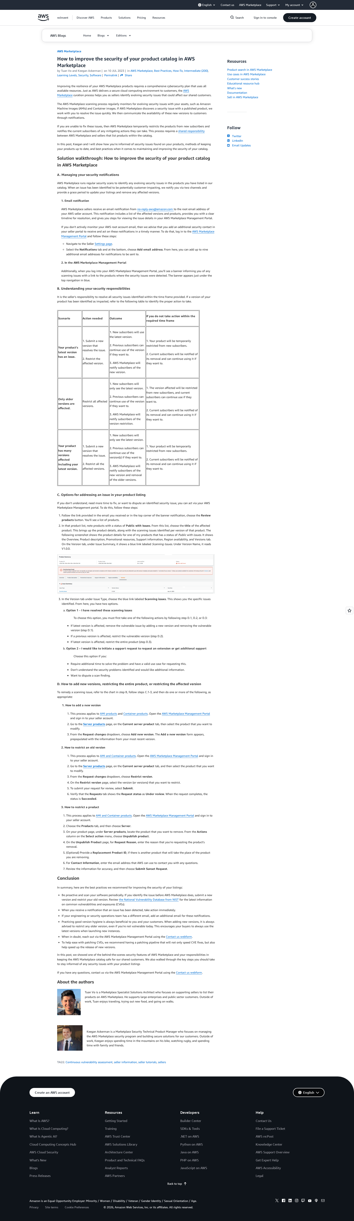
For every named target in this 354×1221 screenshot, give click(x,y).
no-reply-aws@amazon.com (155, 209)
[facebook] (283, 1201)
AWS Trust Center (117, 1136)
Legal (259, 1176)
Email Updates (240, 145)
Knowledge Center (269, 1144)
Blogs (34, 1168)
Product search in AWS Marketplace (249, 69)
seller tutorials (147, 1062)
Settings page (103, 243)
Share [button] (128, 75)
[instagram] (296, 1201)
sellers (162, 1062)
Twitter (235, 136)
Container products (135, 713)
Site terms (51, 1207)
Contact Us (263, 1121)
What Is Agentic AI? (43, 1136)
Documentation (237, 92)
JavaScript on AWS (193, 1168)
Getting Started (116, 1121)
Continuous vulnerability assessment (89, 1062)
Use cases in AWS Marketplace (246, 74)
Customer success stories (243, 79)
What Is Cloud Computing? (49, 1128)
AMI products (108, 713)
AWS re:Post (264, 1136)
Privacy (34, 1207)
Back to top (174, 1183)
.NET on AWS (189, 1136)
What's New (38, 1160)
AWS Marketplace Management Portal (186, 713)
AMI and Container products (118, 755)
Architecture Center (119, 1152)
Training (111, 1128)
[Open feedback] (349, 610)
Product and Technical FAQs (125, 1160)
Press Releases (40, 1176)
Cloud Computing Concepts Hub (53, 1144)
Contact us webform (179, 936)
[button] (85, 17)
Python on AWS (191, 1144)
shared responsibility (191, 131)
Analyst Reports (116, 1168)
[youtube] (309, 1201)
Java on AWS (189, 1152)
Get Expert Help (267, 1160)
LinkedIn (236, 140)
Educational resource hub (243, 83)
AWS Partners (115, 1176)
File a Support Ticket (270, 1128)
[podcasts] (316, 1201)
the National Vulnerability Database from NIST (149, 899)
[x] (277, 1201)
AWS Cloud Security (44, 1152)
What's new (234, 88)
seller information (125, 1062)
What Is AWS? (39, 1121)
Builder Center (190, 1121)
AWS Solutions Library (121, 1144)
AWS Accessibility (268, 1168)
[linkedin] (290, 1201)
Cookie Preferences (77, 1207)
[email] (322, 1201)
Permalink (110, 75)
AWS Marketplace (69, 51)
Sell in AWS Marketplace (242, 97)
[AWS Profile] (313, 5)
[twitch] (303, 1201)
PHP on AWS (189, 1160)
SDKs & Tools (190, 1128)
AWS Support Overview (272, 1152)
